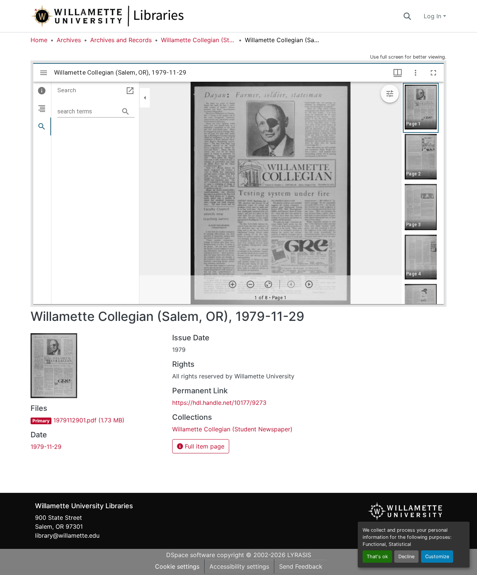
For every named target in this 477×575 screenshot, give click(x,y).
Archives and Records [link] (121, 40)
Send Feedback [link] (300, 566)
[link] (97, 420)
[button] (132, 16)
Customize (437, 556)
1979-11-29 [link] (46, 446)
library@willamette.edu (67, 535)
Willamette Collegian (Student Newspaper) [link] (198, 40)
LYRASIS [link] (299, 555)
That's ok (377, 556)
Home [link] (39, 40)
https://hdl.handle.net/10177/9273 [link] (219, 402)
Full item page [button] (203, 446)
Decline (406, 556)
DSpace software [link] (190, 555)
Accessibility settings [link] (239, 566)
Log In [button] (433, 16)
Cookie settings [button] (177, 566)
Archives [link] (69, 40)
